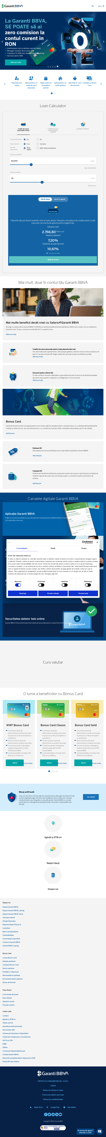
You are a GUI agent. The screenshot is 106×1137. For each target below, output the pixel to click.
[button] (48, 66)
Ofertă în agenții (59, 199)
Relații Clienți (53, 863)
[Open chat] (99, 1131)
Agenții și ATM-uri (53, 837)
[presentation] (2, 42)
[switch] (41, 585)
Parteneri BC (37, 448)
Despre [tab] (84, 548)
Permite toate (83, 593)
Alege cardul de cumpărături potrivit (45, 85)
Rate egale (29, 148)
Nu (41, 139)
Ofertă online (45, 199)
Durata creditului (15, 172)
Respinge (22, 593)
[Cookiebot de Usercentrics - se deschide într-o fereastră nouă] (84, 542)
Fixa (28, 144)
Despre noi (53, 889)
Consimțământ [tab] (22, 548)
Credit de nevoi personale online (23, 129)
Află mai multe (13, 63)
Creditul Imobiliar (82, 129)
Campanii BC (37, 471)
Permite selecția (53, 593)
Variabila (43, 144)
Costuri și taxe (54, 253)
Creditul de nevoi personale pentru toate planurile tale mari (54, 349)
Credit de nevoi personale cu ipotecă (53, 130)
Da (28, 139)
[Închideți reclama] (97, 542)
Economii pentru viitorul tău (43, 373)
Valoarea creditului (16, 154)
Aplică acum (53, 259)
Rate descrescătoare (48, 148)
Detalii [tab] (53, 548)
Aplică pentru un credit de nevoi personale (31, 85)
